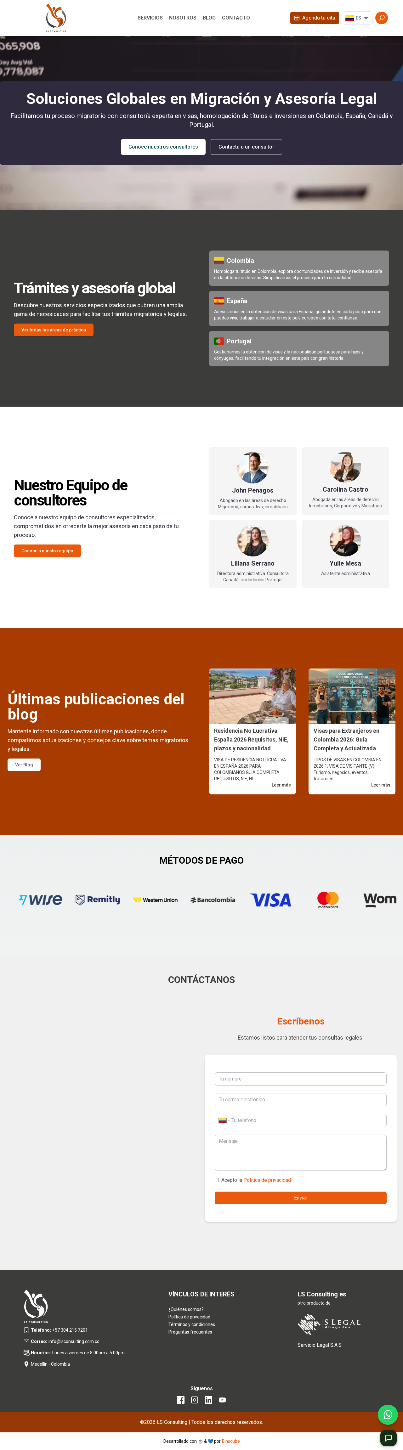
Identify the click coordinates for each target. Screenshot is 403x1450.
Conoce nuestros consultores (163, 147)
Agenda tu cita (318, 18)
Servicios (150, 18)
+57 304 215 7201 (70, 1330)
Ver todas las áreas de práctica (53, 329)
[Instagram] (194, 1402)
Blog (209, 18)
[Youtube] (222, 1402)
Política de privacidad (189, 1316)
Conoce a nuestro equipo (47, 550)
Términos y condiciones (191, 1324)
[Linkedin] (208, 1402)
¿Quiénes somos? (186, 1309)
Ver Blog (24, 764)
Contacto (236, 18)
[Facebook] (180, 1402)
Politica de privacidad (266, 1180)
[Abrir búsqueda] (381, 18)
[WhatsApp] (388, 1415)
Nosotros (182, 18)
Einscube (231, 1441)
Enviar (300, 1198)
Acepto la (256, 1180)
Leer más (281, 784)
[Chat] (388, 1438)
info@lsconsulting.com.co (73, 1341)
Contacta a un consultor (246, 147)
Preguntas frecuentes (190, 1331)
